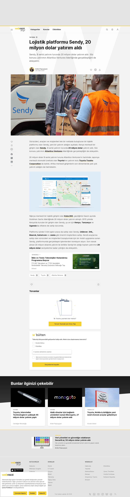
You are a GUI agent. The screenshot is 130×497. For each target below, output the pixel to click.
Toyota (43, 275)
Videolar (32, 471)
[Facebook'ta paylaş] (12, 154)
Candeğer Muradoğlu (20, 423)
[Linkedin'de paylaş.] (12, 162)
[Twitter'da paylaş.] (12, 158)
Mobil (50, 474)
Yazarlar (87, 468)
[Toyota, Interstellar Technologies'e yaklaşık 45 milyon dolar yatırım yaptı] (28, 397)
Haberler (32, 466)
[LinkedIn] (94, 494)
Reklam (87, 474)
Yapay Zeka (51, 480)
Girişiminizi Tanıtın (91, 477)
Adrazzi (34, 268)
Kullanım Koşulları (109, 477)
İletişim (87, 480)
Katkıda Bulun (89, 471)
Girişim (50, 471)
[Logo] (20, 29)
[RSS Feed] (115, 494)
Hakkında (88, 466)
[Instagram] (102, 494)
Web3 (50, 485)
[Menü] (12, 30)
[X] (90, 494)
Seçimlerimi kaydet (52, 365)
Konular (46, 29)
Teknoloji (90, 409)
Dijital (50, 466)
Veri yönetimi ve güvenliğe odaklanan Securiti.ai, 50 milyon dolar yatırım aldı (73, 439)
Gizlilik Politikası (109, 474)
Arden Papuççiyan (56, 423)
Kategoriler (35, 29)
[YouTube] (98, 494)
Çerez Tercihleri (109, 471)
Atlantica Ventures (57, 275)
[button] (65, 191)
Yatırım (32, 37)
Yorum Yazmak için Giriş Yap (65, 324)
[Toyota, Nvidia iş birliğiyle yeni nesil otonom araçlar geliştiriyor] (102, 397)
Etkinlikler (57, 29)
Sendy (32, 275)
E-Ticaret (51, 468)
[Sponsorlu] (86, 261)
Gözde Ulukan (91, 423)
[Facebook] (111, 494)
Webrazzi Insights (35, 468)
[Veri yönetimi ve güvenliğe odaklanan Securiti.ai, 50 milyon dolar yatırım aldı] (42, 442)
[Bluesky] (106, 494)
